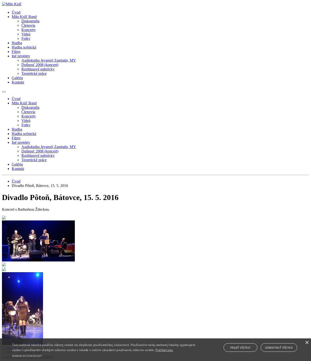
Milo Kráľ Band (24, 17)
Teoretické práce (34, 73)
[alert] (155, 349)
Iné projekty (21, 56)
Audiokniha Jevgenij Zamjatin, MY (48, 60)
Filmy (16, 52)
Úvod (16, 12)
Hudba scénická (24, 47)
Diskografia (30, 21)
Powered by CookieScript (27, 356)
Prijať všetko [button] (240, 347)
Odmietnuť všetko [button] (279, 347)
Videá (25, 34)
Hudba (17, 43)
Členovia (28, 25)
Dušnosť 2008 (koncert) (39, 65)
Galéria (17, 78)
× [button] (307, 342)
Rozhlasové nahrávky (38, 69)
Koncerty (28, 30)
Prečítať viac (164, 350)
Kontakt (18, 82)
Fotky (25, 38)
